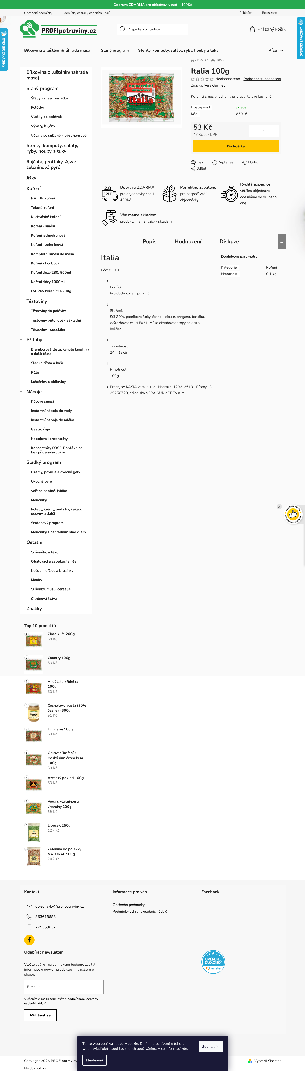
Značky (34, 608)
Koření (33, 188)
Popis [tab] (149, 241)
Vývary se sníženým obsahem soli (59, 135)
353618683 (45, 916)
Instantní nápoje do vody (51, 410)
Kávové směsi (42, 401)
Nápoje (34, 391)
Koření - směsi (43, 226)
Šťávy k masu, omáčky (49, 98)
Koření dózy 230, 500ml (51, 272)
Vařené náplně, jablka (49, 490)
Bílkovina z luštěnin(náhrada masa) (57, 75)
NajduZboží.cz (35, 1068)
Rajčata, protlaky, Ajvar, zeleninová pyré (51, 164)
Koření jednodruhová (48, 235)
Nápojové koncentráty (49, 438)
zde (184, 1048)
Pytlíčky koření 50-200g (51, 291)
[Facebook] (29, 940)
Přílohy (34, 339)
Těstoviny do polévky (48, 310)
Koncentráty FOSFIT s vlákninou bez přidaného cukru (57, 450)
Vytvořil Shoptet (267, 1060)
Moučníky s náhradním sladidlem (58, 532)
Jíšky (31, 178)
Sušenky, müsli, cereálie (51, 589)
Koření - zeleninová (47, 244)
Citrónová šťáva (44, 598)
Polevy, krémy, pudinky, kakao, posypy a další (56, 511)
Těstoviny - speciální (48, 329)
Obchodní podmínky (38, 13)
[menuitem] (58, 50)
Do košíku (236, 146)
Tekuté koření (42, 207)
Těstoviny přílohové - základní (56, 320)
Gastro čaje (40, 429)
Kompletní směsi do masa (52, 254)
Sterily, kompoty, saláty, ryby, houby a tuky (52, 148)
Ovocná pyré (41, 481)
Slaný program (42, 88)
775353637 (45, 927)
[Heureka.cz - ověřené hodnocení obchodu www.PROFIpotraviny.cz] (213, 962)
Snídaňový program (47, 522)
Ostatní (34, 542)
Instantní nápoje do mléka (52, 420)
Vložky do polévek (46, 116)
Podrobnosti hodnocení (262, 78)
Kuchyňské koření (45, 216)
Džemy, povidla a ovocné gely (55, 472)
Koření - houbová (45, 263)
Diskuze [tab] (229, 241)
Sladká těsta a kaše (47, 363)
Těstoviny (36, 301)
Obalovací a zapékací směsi (54, 561)
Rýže (35, 372)
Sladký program (43, 462)
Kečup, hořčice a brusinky (52, 570)
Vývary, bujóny (43, 126)
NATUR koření (43, 198)
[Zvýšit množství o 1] (275, 131)
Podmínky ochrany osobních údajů (86, 13)
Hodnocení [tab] (188, 241)
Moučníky (39, 500)
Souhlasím (210, 1046)
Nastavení (94, 1060)
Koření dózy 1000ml (48, 281)
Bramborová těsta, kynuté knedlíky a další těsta (60, 351)
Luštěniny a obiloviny (48, 381)
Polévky (37, 107)
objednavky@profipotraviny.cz (59, 906)
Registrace (269, 13)
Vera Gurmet (214, 85)
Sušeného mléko (44, 552)
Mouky (36, 579)
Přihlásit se (40, 1015)
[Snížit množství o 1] (252, 131)
